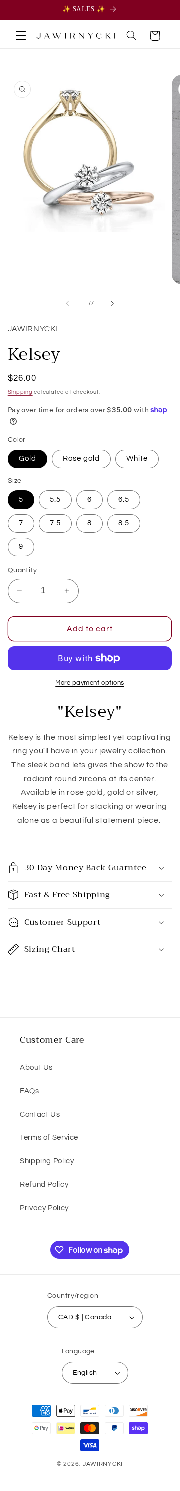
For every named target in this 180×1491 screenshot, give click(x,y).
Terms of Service (49, 1137)
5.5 (55, 499)
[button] (21, 35)
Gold (27, 458)
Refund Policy (44, 1184)
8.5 (124, 523)
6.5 (124, 499)
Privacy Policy (44, 1208)
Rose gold (81, 458)
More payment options (90, 683)
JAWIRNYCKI (103, 1464)
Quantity (22, 570)
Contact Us (40, 1114)
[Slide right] (113, 303)
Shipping (20, 392)
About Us (36, 1067)
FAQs (30, 1091)
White (137, 458)
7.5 (55, 523)
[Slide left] (67, 303)
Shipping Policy (47, 1161)
